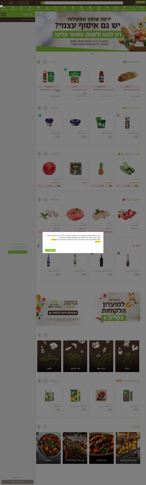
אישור (50, 250)
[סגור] (45, 234)
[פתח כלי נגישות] (1, 6)
